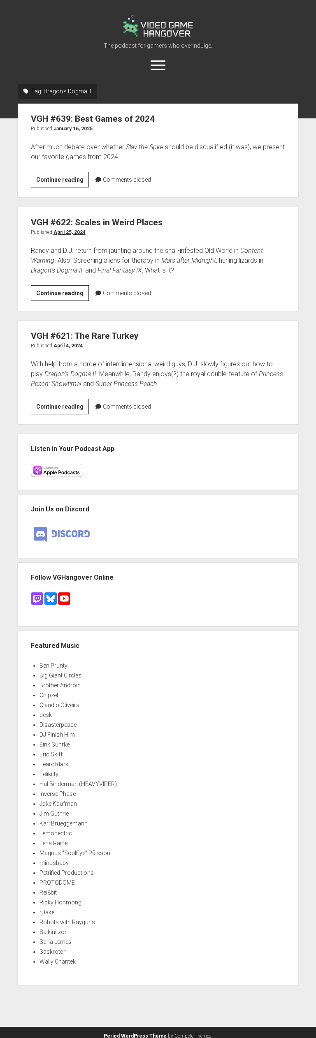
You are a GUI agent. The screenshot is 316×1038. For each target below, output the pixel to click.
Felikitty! (50, 774)
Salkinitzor (53, 932)
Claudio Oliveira (59, 705)
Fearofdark (54, 764)
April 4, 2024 (68, 346)
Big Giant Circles (60, 675)
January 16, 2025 (73, 129)
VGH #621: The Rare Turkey (85, 336)
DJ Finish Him (57, 734)
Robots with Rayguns (67, 922)
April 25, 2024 (69, 232)
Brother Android (60, 685)
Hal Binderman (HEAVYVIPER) (78, 784)
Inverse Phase (58, 794)
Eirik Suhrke (55, 744)
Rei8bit (48, 892)
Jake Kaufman (58, 803)
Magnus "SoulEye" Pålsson (75, 853)
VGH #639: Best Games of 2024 (93, 119)
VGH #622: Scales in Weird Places (97, 222)
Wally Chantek (58, 961)
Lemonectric (56, 833)
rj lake (47, 912)
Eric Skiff (51, 754)
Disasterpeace (58, 724)
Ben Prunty (53, 665)
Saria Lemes (56, 942)
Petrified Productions (67, 872)
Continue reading (62, 181)
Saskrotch (53, 951)
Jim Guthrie (54, 813)
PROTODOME (57, 882)
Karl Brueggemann (64, 823)
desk (46, 715)
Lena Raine (53, 843)
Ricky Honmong (60, 902)
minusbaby (54, 863)
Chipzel (49, 695)
